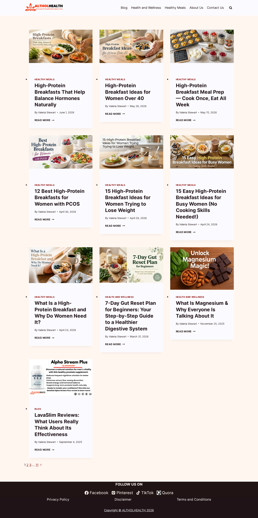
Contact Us (215, 7)
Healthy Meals (175, 7)
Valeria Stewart (47, 112)
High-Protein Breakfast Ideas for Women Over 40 (127, 91)
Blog (124, 7)
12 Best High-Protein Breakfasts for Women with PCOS (59, 197)
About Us (196, 7)
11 (37, 465)
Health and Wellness (146, 7)
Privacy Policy (58, 499)
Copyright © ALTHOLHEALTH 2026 (129, 510)
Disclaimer (123, 499)
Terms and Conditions (194, 499)
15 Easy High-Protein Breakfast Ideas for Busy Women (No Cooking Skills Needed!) (201, 204)
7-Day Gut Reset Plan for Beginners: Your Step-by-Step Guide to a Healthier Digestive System (130, 316)
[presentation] (60, 51)
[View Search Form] (230, 8)
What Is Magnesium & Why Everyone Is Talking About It (202, 309)
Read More (44, 120)
